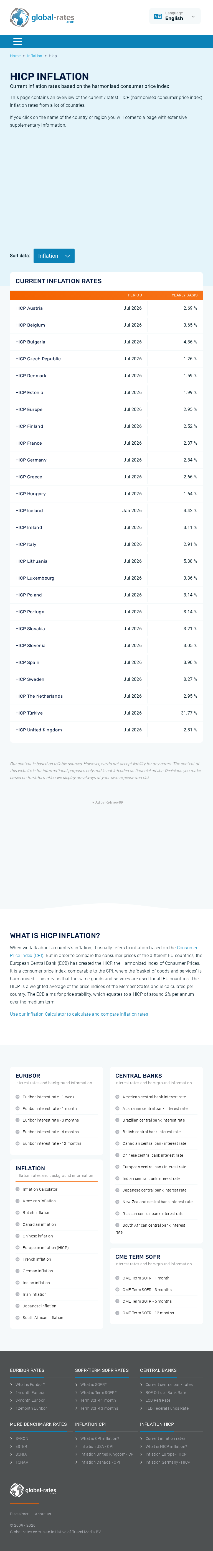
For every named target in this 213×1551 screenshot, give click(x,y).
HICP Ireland (29, 527)
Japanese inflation (39, 1306)
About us (43, 1514)
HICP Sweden (30, 679)
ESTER (21, 1446)
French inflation (37, 1259)
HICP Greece (29, 476)
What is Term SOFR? (98, 1392)
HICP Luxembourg (35, 578)
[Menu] (18, 41)
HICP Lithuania (31, 561)
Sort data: (20, 255)
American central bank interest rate (154, 1097)
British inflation (36, 1212)
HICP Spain (27, 662)
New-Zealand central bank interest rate (157, 1202)
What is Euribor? (30, 1384)
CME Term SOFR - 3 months (147, 1289)
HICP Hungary (31, 493)
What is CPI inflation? (99, 1438)
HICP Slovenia (30, 645)
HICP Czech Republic (38, 358)
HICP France (29, 443)
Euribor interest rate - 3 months (51, 1120)
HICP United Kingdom (39, 730)
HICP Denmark (31, 375)
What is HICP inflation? (166, 1446)
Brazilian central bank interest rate (154, 1120)
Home (15, 56)
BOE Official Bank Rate (166, 1392)
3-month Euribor (30, 1400)
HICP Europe (29, 409)
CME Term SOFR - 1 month (146, 1278)
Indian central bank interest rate (151, 1178)
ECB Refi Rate (158, 1400)
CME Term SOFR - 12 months (148, 1313)
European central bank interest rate (154, 1167)
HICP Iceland (29, 510)
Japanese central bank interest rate (154, 1190)
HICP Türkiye (29, 713)
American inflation (39, 1201)
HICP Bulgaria (30, 342)
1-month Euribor (30, 1392)
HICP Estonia (29, 392)
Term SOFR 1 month (98, 1400)
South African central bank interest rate (150, 1229)
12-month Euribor (31, 1408)
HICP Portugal (30, 611)
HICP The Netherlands (39, 696)
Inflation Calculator (40, 1189)
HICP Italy (26, 544)
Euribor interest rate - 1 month (50, 1108)
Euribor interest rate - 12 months (52, 1143)
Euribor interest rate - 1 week (48, 1097)
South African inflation (43, 1317)
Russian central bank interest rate (153, 1213)
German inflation (38, 1271)
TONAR (22, 1462)
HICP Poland (29, 595)
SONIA (21, 1454)
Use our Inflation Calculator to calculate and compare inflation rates (79, 1014)
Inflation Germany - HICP (168, 1462)
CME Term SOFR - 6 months (147, 1301)
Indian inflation (36, 1283)
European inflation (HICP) (46, 1247)
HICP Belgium (30, 325)
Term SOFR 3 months (99, 1408)
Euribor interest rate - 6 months (51, 1132)
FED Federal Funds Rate (167, 1408)
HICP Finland (29, 426)
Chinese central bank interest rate (153, 1155)
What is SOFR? (93, 1384)
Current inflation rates (165, 1438)
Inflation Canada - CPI (100, 1462)
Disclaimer (19, 1514)
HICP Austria (29, 308)
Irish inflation (35, 1294)
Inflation (34, 56)
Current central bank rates (169, 1384)
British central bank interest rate (152, 1132)
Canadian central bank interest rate (154, 1143)
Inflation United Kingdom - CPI (107, 1454)
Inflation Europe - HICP (166, 1454)
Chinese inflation (38, 1236)
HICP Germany (31, 460)
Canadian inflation (39, 1224)
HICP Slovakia (30, 628)
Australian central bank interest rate (155, 1108)
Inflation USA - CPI (96, 1446)
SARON (22, 1438)
